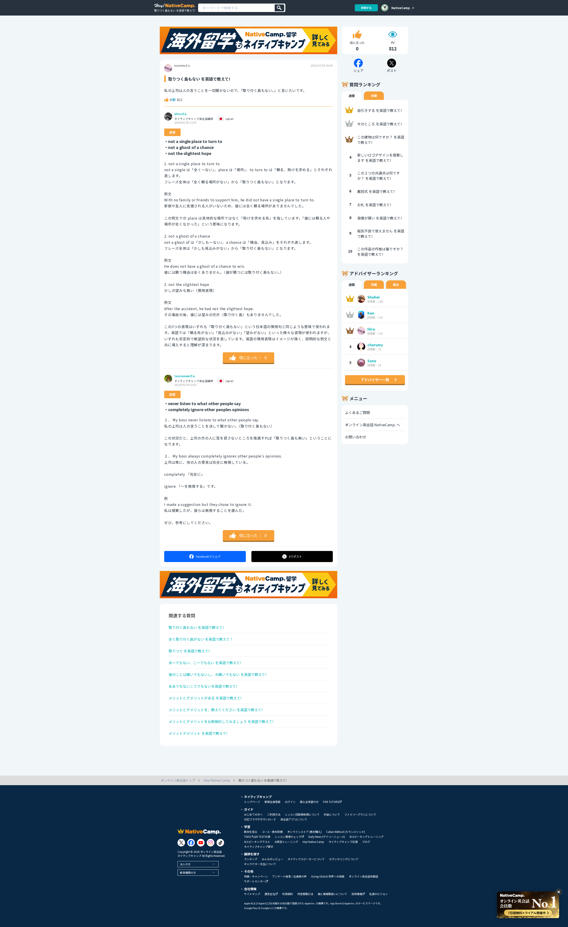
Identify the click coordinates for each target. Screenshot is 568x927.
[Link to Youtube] (201, 842)
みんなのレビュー (272, 859)
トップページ (252, 801)
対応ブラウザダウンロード (260, 819)
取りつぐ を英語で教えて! (189, 651)
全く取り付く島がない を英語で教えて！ (201, 639)
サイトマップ (252, 894)
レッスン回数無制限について (302, 814)
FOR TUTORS (331, 801)
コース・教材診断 (272, 831)
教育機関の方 (188, 872)
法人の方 (185, 864)
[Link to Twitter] (181, 842)
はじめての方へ (253, 814)
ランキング (250, 859)
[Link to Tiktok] (220, 842)
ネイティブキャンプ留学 (258, 846)
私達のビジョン (378, 894)
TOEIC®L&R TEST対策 (257, 836)
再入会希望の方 (309, 801)
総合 (396, 284)
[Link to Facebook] (191, 842)
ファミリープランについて (360, 814)
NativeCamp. (401, 8)
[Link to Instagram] (210, 842)
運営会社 (269, 894)
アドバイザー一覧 (375, 379)
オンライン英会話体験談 (363, 876)
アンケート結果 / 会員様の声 (289, 876)
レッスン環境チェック (288, 836)
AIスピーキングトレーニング (366, 836)
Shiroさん (180, 114)
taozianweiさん (184, 376)
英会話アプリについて (293, 819)
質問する (366, 8)
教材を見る (250, 831)
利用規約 (287, 894)
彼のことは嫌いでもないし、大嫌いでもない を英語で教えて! (217, 674)
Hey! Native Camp (313, 841)
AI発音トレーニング (286, 841)
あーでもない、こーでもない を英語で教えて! (205, 662)
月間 (374, 95)
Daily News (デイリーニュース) (326, 836)
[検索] (279, 7)
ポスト (295, 556)
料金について (332, 814)
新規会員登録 (272, 801)
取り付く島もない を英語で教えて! (196, 627)
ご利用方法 (273, 814)
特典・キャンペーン (256, 876)
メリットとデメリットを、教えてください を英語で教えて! (216, 709)
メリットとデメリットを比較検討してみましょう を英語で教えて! (221, 721)
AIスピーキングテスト (257, 841)
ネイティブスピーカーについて (306, 859)
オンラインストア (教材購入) (304, 831)
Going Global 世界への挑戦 (327, 876)
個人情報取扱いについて (332, 894)
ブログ (366, 841)
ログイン (290, 801)
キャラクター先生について (260, 864)
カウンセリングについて (343, 859)
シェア (208, 556)
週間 (352, 95)
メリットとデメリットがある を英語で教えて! (205, 698)
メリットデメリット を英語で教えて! (198, 733)
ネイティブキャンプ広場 (343, 841)
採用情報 (356, 894)
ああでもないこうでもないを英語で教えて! (203, 686)
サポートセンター (254, 881)
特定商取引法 (305, 894)
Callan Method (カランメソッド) (345, 831)
